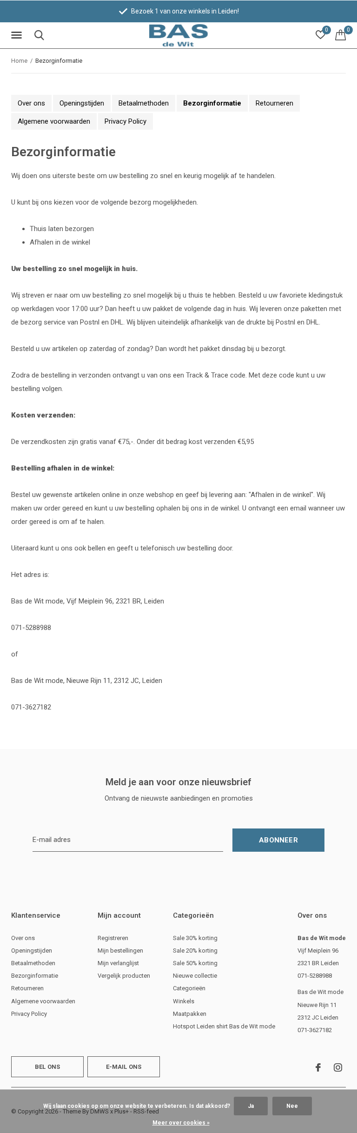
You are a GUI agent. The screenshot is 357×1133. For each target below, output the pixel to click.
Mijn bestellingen (120, 950)
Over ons (31, 103)
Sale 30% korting (195, 937)
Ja (251, 1106)
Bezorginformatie (212, 103)
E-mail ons (124, 1066)
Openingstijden (82, 103)
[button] (18, 35)
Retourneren (274, 103)
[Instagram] (338, 1067)
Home (19, 60)
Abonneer (278, 840)
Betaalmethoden (144, 103)
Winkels (183, 1001)
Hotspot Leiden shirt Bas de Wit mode (224, 1026)
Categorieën (189, 988)
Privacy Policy (125, 121)
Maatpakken (189, 1013)
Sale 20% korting (195, 950)
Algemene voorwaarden (54, 121)
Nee (292, 1106)
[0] (340, 35)
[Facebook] (318, 1067)
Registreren (113, 937)
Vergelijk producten (124, 975)
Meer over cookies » (181, 1123)
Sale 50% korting (195, 963)
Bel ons (47, 1066)
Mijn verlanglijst (118, 963)
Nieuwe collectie (195, 975)
